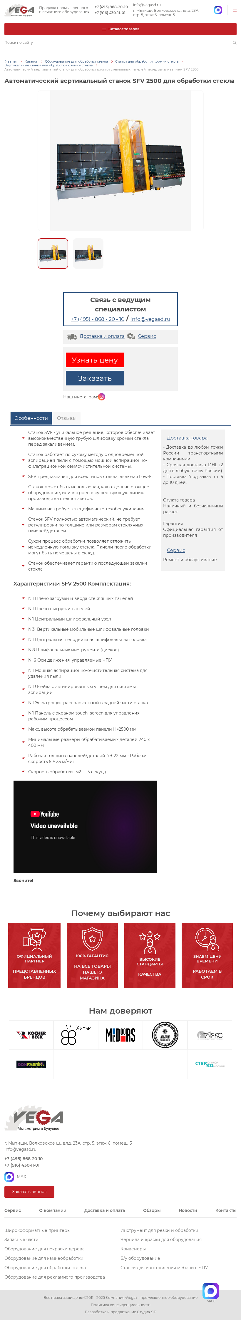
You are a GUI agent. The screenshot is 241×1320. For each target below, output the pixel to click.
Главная (10, 61)
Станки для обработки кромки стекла (146, 61)
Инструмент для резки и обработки (159, 1230)
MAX (21, 1176)
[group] (120, 160)
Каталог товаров (123, 29)
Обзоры (152, 1210)
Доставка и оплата (102, 336)
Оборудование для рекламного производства (54, 1277)
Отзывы (67, 418)
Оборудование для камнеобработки (43, 1258)
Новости (188, 1210)
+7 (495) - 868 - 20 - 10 (97, 319)
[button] (235, 42)
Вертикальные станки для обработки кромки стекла (48, 65)
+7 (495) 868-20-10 (111, 7)
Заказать (95, 378)
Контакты (226, 1210)
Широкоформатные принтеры (37, 1230)
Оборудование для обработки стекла (76, 61)
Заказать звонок (29, 1191)
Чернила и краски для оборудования (161, 1239)
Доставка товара (187, 438)
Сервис (147, 336)
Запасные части (21, 1239)
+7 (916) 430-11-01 (110, 13)
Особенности (31, 418)
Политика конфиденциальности (120, 1305)
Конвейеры (133, 1249)
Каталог (31, 61)
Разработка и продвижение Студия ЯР (120, 1312)
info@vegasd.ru (147, 5)
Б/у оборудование (140, 1258)
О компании (52, 1210)
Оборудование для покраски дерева (44, 1249)
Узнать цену (95, 359)
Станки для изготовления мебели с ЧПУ (164, 1267)
